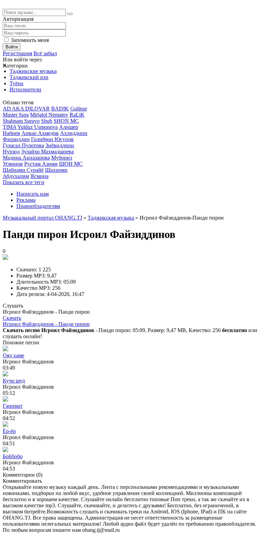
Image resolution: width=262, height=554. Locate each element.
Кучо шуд (14, 381)
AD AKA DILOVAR (26, 108)
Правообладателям (38, 206)
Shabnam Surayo (21, 121)
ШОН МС (71, 164)
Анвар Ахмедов (40, 133)
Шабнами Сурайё (23, 170)
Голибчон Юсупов (52, 139)
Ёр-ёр (9, 431)
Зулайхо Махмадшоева (47, 151)
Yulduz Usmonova (37, 127)
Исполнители (25, 89)
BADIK (60, 108)
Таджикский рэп (29, 77)
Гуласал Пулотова (23, 145)
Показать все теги (23, 182)
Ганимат (13, 406)
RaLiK (77, 115)
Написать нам (32, 194)
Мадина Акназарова (26, 158)
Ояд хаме (13, 355)
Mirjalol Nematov (49, 115)
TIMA (9, 127)
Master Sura (16, 115)
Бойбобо (13, 456)
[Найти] (70, 14)
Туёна (16, 83)
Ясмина (39, 176)
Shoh (46, 121)
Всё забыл (45, 53)
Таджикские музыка (33, 71)
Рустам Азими (41, 164)
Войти (11, 46)
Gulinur (78, 108)
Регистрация (17, 53)
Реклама (25, 200)
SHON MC (66, 121)
